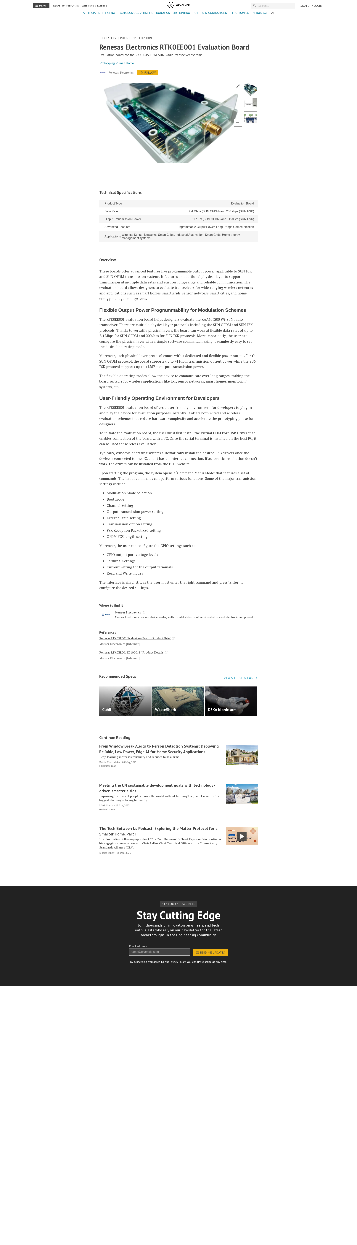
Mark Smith (106, 805)
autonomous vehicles (136, 12)
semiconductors (214, 12)
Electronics (240, 12)
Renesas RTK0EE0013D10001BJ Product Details (131, 652)
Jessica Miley (106, 852)
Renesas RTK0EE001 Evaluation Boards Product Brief (135, 638)
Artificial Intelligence (99, 12)
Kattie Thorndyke (109, 762)
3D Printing (181, 12)
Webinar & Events (94, 5)
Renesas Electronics (121, 72)
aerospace (260, 12)
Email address (138, 946)
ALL (273, 12)
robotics (163, 12)
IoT (196, 12)
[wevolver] (178, 5)
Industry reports (65, 5)
